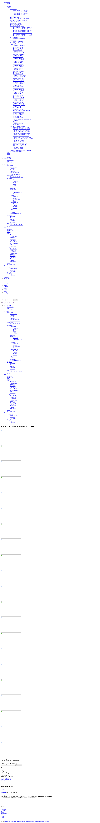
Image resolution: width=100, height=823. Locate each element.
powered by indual (34, 821)
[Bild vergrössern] (11, 444)
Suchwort (3, 300)
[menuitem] (51, 79)
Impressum (7, 821)
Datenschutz (13, 821)
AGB (17, 821)
